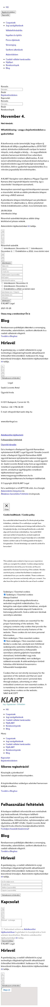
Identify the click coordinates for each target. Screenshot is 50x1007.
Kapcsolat (5, 15)
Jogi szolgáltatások (14, 25)
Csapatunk (10, 22)
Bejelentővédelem (8, 12)
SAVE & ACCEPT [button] (10, 693)
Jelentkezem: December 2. (15, 286)
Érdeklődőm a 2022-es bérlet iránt (19, 289)
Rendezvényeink (13, 725)
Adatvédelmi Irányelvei (11, 491)
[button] (9, 95)
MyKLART (10, 723)
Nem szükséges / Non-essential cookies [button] (21, 638)
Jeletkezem (6, 301)
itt (29, 226)
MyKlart (9, 62)
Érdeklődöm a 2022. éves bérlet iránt (32, 251)
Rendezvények (12, 65)
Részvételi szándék (9, 245)
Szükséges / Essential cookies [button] (16, 591)
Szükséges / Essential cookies (19, 594)
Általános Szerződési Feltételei (15, 494)
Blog (8, 68)
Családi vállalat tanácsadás (18, 59)
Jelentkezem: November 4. (16, 248)
